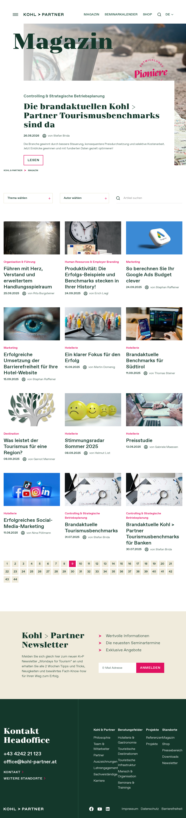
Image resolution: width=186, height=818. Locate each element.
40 (154, 572)
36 (121, 572)
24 (23, 572)
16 (129, 564)
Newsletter (170, 763)
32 (88, 572)
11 (89, 564)
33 (97, 572)
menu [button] (15, 14)
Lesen (33, 160)
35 (113, 572)
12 (97, 564)
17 (137, 564)
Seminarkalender (121, 14)
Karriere (99, 781)
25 (31, 572)
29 (64, 572)
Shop (147, 14)
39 (146, 572)
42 (170, 572)
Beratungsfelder (130, 730)
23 (15, 572)
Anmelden (150, 668)
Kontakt (13, 772)
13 (105, 564)
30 (72, 572)
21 (170, 564)
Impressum (130, 809)
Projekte (152, 730)
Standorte (169, 730)
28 (56, 572)
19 (154, 564)
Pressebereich (172, 750)
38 (138, 572)
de (169, 14)
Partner (99, 755)
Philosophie (102, 738)
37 (129, 572)
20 (162, 564)
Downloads (170, 757)
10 (80, 564)
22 (7, 572)
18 (146, 564)
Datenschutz (150, 809)
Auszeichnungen (105, 762)
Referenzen (154, 738)
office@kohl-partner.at (30, 762)
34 (105, 572)
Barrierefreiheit (171, 809)
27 (48, 572)
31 (80, 572)
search (159, 14)
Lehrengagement (106, 768)
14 (113, 564)
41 (162, 572)
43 (7, 579)
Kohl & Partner (104, 730)
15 (121, 564)
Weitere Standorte (24, 778)
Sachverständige (105, 774)
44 (15, 579)
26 (39, 572)
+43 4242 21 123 (22, 754)
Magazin (91, 14)
